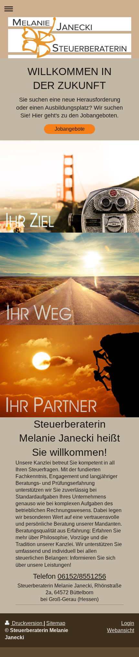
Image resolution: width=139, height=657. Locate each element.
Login (127, 623)
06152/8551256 (82, 576)
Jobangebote (70, 129)
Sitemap (55, 623)
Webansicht (120, 630)
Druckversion (27, 623)
